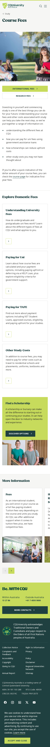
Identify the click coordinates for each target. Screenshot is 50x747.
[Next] (11, 571)
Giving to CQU (8, 666)
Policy (28, 658)
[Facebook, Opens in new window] (5, 702)
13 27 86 (6, 600)
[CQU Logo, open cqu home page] (13, 6)
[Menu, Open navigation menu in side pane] (45, 6)
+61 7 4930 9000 (33, 600)
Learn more (19, 732)
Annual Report (8, 673)
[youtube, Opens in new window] (34, 702)
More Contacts (22, 610)
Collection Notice (10, 647)
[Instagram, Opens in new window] (12, 702)
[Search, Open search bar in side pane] (40, 6)
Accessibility (7, 658)
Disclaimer (30, 662)
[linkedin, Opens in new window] (20, 702)
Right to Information (35, 647)
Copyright (6, 662)
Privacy (29, 651)
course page (19, 176)
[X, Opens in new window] (27, 702)
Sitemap (29, 673)
